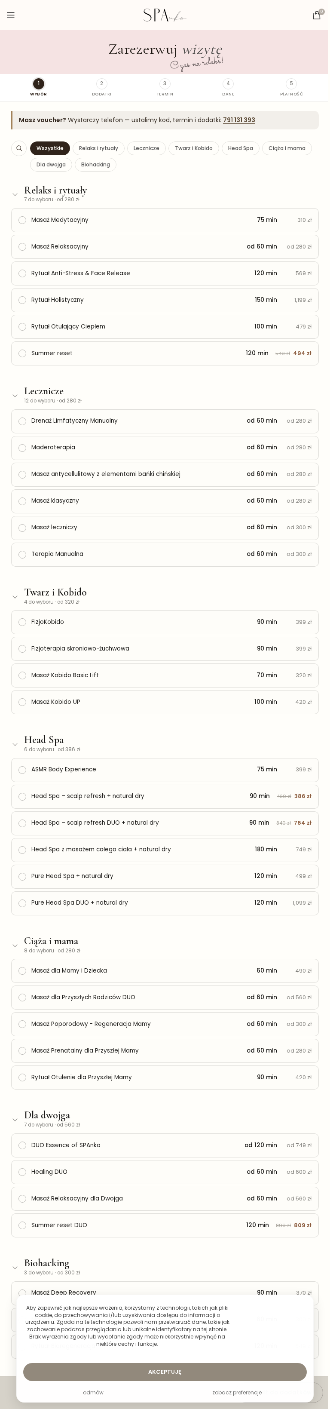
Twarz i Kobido (194, 148)
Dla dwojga (51, 164)
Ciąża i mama (287, 148)
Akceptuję (164, 1372)
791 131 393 (239, 120)
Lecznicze (146, 148)
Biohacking (95, 164)
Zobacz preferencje (237, 1392)
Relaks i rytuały (98, 148)
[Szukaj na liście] (19, 148)
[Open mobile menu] (10, 15)
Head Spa (240, 148)
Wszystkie (50, 148)
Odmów (93, 1392)
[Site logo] (165, 14)
